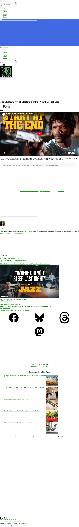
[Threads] (5, 111)
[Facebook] (1, 111)
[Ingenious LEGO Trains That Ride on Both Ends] (52, 409)
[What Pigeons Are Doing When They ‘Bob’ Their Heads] (5, 308)
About (4, 49)
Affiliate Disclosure (17, 521)
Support (5, 56)
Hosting (5, 52)
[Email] (6, 111)
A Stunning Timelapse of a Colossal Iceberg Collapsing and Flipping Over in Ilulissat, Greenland (25, 264)
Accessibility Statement (5, 521)
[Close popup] (1, 19)
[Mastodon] (39, 337)
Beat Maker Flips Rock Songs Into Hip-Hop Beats (13, 260)
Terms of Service (12, 519)
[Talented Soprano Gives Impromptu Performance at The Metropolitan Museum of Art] (52, 397)
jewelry (73, 231)
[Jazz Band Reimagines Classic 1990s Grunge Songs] (29, 297)
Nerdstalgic (3, 158)
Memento (22, 191)
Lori (1, 231)
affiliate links (30, 436)
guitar (1, 233)
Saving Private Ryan (45, 191)
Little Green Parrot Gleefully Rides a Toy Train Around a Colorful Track (22, 411)
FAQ (4, 51)
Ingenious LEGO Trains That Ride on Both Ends (16, 399)
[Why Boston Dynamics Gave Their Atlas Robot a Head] (6, 301)
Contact (5, 58)
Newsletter (5, 53)
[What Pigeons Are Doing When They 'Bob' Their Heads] (52, 433)
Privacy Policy (3, 519)
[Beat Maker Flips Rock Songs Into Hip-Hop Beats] (9, 258)
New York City (30, 231)
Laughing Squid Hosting (39, 366)
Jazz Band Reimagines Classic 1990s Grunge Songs (13, 299)
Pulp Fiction (28, 191)
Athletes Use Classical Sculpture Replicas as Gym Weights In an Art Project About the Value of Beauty (27, 306)
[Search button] (16, 61)
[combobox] (7, 62)
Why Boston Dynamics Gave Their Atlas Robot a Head (14, 303)
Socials (5, 55)
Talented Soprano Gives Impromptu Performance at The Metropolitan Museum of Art (25, 387)
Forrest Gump (35, 191)
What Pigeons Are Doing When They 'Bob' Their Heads (18, 422)
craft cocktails (19, 233)
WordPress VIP (24, 523)
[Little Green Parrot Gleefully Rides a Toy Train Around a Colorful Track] (52, 421)
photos (8, 233)
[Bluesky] (3, 111)
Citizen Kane (61, 191)
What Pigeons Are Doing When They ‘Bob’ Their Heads (14, 310)
